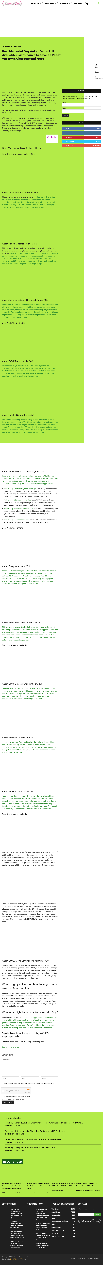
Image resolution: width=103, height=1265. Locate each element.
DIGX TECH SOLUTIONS (17, 1259)
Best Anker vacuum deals (14, 814)
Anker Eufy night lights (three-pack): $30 (20, 489)
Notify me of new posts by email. (14, 1099)
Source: (5, 1047)
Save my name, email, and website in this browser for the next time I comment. (29, 1083)
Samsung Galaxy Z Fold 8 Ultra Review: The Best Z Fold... (30, 1147)
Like (98, 128)
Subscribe (96, 145)
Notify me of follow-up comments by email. (17, 1096)
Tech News (17, 47)
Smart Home (7, 47)
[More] (97, 83)
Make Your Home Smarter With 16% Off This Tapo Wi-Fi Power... (34, 1139)
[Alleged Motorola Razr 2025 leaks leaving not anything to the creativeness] (5, 1232)
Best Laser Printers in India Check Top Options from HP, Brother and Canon (38, 1185)
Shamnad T (9, 1126)
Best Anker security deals (14, 645)
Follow (97, 133)
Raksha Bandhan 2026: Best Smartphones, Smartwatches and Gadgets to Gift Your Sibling (13, 1185)
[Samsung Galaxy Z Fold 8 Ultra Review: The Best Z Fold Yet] (88, 1174)
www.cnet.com (14, 1047)
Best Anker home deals (13, 322)
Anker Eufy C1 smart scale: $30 (16, 520)
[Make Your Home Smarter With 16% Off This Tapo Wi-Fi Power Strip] (63, 1174)
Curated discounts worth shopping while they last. (23, 1041)
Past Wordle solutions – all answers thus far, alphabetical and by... (16, 1213)
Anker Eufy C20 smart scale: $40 (17, 500)
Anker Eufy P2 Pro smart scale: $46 (18, 508)
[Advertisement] (51, 22)
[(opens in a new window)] (30, 172)
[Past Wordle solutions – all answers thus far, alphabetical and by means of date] (5, 1210)
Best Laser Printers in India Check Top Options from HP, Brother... (35, 1131)
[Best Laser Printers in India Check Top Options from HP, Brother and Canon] (38, 1174)
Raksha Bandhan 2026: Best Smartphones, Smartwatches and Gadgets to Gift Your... (44, 1122)
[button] (98, 3)
